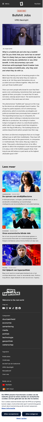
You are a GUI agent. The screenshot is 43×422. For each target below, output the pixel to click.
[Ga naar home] (22, 4)
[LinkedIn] (16, 308)
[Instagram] (7, 308)
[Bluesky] (10, 308)
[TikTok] (13, 308)
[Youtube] (3, 308)
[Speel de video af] (21, 34)
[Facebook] (19, 308)
